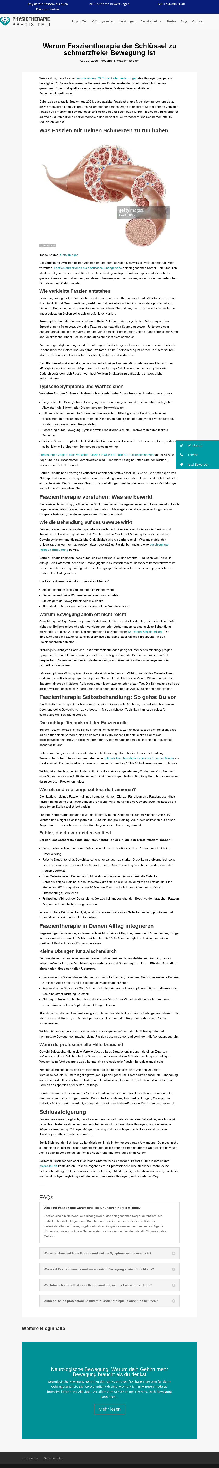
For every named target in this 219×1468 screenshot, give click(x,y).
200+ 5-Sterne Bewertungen (109, 4)
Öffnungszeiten (103, 21)
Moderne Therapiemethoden (120, 60)
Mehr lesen (110, 1409)
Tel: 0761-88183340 (171, 4)
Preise (171, 21)
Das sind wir (149, 21)
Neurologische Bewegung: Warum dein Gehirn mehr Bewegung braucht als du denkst (109, 1371)
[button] (197, 445)
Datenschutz (53, 1458)
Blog (184, 21)
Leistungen (127, 21)
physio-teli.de (48, 1166)
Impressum (30, 1458)
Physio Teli (79, 21)
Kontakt (198, 21)
